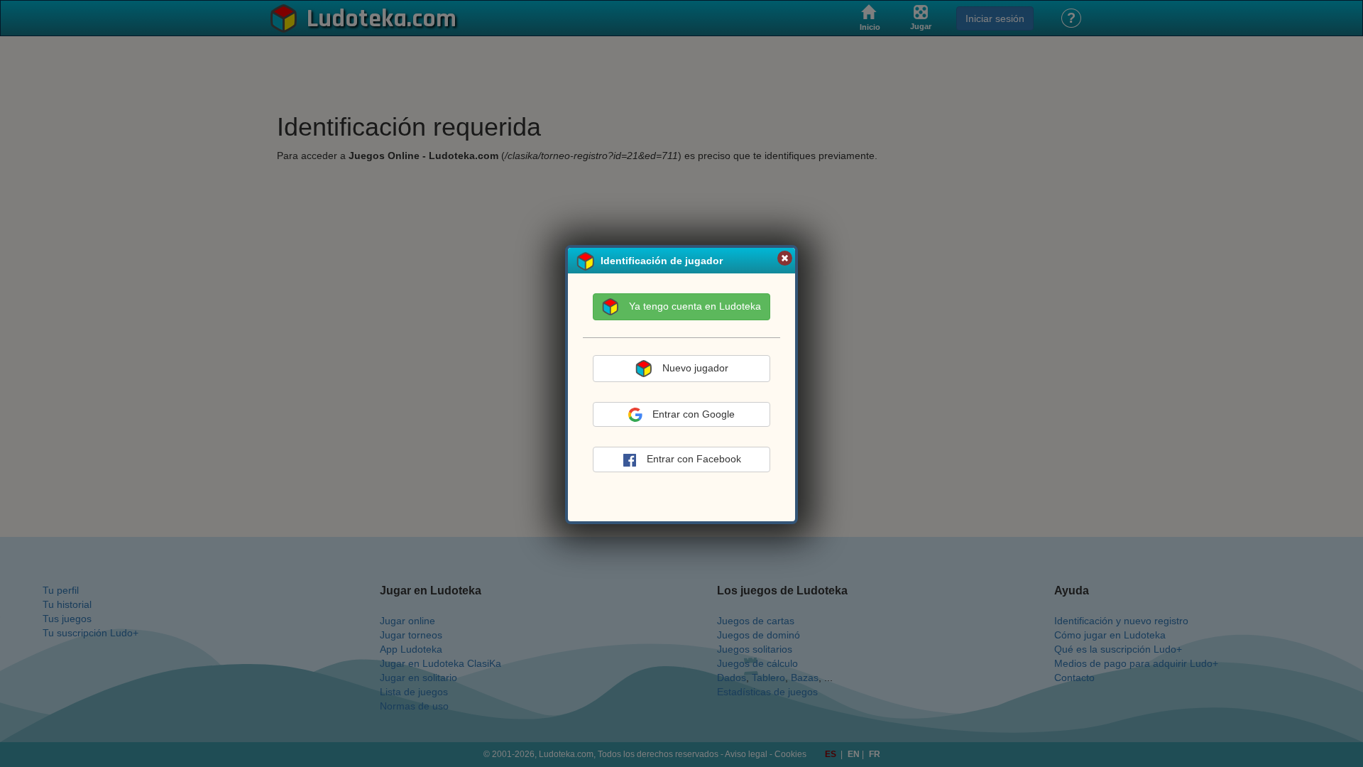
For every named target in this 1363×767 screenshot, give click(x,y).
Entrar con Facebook (694, 458)
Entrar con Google (693, 414)
